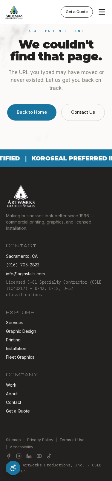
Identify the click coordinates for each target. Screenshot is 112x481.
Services (14, 322)
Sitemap (13, 439)
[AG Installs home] (14, 12)
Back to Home (32, 112)
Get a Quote (77, 11)
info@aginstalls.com (25, 273)
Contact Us (83, 112)
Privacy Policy (40, 439)
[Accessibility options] (13, 468)
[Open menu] (101, 11)
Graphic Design (21, 331)
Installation (16, 348)
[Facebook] (8, 456)
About (12, 393)
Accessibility (21, 446)
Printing (13, 339)
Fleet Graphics (20, 357)
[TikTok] (49, 456)
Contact (13, 402)
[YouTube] (39, 456)
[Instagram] (19, 456)
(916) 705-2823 (22, 265)
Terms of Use (72, 439)
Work (11, 385)
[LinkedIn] (29, 456)
